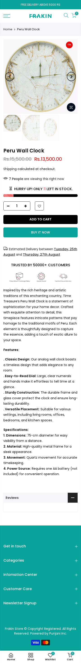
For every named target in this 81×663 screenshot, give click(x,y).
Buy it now (40, 232)
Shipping (10, 169)
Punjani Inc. (58, 633)
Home (7, 29)
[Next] (71, 76)
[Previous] (9, 76)
